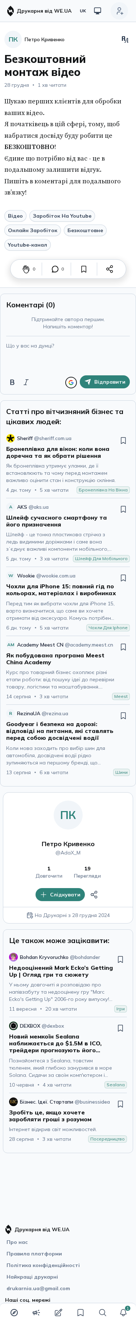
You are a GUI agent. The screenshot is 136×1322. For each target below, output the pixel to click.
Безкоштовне (85, 230)
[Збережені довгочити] (80, 1312)
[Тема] (98, 11)
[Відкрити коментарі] (55, 269)
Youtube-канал (27, 245)
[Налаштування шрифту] (125, 39)
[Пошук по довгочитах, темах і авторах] (103, 1312)
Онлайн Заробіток (32, 230)
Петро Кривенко (68, 844)
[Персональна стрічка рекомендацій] (14, 1312)
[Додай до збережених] (83, 269)
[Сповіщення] (123, 1312)
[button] (123, 1312)
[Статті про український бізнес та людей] (36, 1312)
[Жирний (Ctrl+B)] (12, 382)
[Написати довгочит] (58, 1312)
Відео (15, 216)
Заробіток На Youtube (62, 216)
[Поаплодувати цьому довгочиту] (26, 269)
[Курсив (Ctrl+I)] (26, 382)
